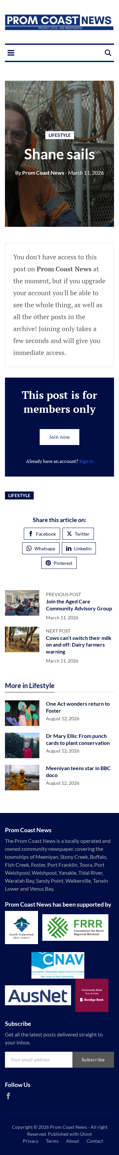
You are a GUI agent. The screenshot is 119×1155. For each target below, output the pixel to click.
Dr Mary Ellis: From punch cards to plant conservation (78, 739)
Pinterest (63, 563)
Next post (58, 631)
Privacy (30, 1141)
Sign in (86, 461)
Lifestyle (60, 135)
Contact (95, 1141)
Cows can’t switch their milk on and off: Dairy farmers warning (78, 645)
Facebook (46, 534)
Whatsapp (44, 548)
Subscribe (93, 1059)
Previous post (63, 594)
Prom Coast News (39, 172)
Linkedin (83, 548)
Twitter (82, 534)
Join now (59, 437)
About (72, 1141)
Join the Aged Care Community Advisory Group (79, 604)
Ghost (86, 1134)
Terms (52, 1141)
